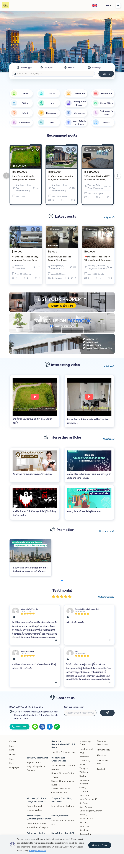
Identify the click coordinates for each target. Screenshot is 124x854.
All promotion (106, 531)
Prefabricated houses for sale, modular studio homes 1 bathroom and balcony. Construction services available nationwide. (60, 178)
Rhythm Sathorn (34, 762)
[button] (119, 41)
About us (101, 755)
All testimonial (105, 596)
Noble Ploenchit (34, 806)
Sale (11, 745)
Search (106, 73)
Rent (11, 749)
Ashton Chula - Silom (36, 823)
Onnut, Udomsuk (60, 815)
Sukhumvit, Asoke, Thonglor (85, 764)
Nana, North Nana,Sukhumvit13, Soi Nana (63, 744)
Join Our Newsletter (74, 706)
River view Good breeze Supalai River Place (59, 258)
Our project (14, 767)
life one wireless (34, 809)
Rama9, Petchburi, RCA (62, 833)
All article (108, 438)
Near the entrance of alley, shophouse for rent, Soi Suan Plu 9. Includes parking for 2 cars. (25, 258)
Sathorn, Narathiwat (37, 757)
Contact (101, 769)
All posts (108, 217)
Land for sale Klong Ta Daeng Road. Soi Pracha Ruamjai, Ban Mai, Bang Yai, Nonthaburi (25, 178)
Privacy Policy (103, 749)
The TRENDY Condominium (63, 751)
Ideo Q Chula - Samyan (37, 827)
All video (108, 366)
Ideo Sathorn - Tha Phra (62, 806)
